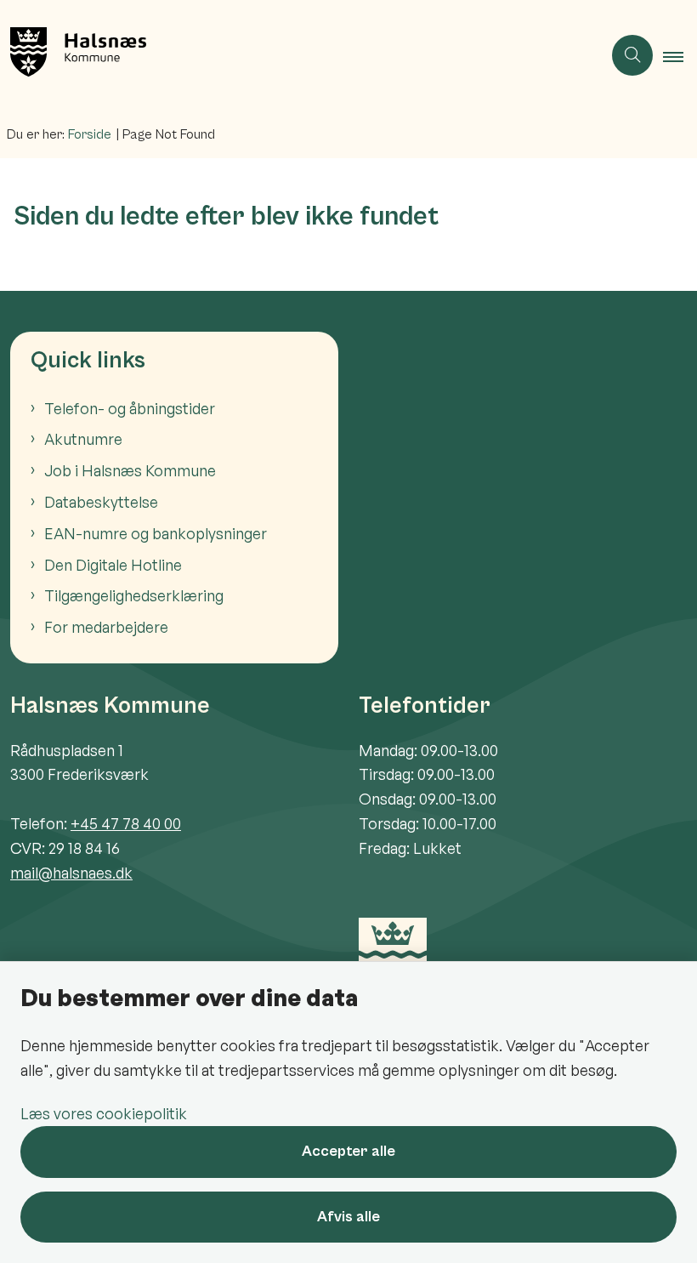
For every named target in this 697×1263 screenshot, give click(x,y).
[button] (680, 56)
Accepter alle (348, 1151)
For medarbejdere (106, 626)
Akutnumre (83, 439)
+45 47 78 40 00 (126, 823)
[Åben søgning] (632, 55)
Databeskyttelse (101, 501)
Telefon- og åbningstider (129, 408)
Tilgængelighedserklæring (134, 595)
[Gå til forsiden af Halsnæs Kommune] (294, 55)
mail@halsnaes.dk (71, 872)
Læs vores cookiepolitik (103, 1113)
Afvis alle (348, 1217)
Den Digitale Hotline (113, 564)
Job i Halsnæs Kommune (130, 470)
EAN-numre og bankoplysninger (155, 533)
